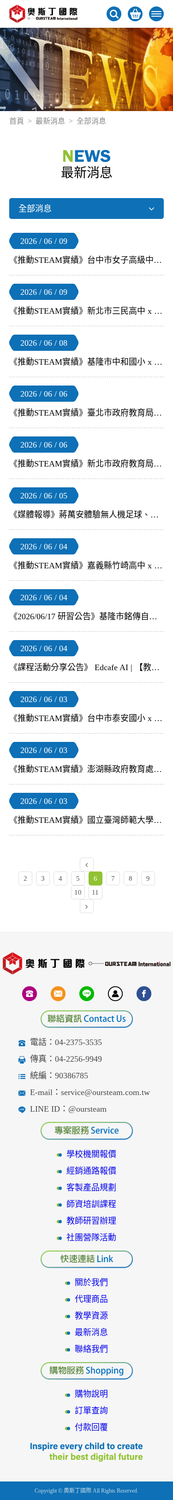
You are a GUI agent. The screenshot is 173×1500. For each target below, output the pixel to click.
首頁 (16, 121)
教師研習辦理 (91, 1221)
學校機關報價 (91, 1154)
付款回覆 (91, 1427)
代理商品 (91, 1299)
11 (95, 892)
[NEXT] (87, 906)
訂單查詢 (91, 1410)
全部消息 (35, 208)
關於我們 (91, 1282)
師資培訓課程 (91, 1204)
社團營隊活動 (91, 1237)
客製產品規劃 (91, 1187)
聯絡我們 (91, 1349)
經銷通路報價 (91, 1171)
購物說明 (91, 1394)
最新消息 (50, 121)
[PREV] (87, 864)
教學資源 (91, 1315)
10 (78, 892)
